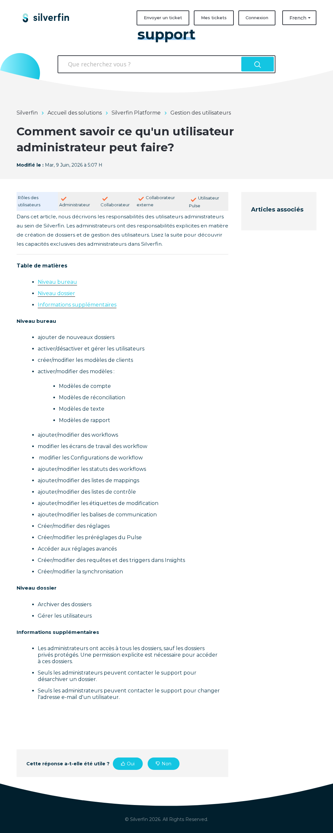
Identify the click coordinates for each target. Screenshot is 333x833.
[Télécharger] (154, 340)
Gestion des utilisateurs (200, 113)
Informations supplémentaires (77, 305)
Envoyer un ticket (163, 17)
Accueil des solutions (74, 113)
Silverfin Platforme (136, 113)
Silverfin (27, 113)
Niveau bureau (57, 282)
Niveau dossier (56, 293)
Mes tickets (214, 17)
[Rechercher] (257, 64)
